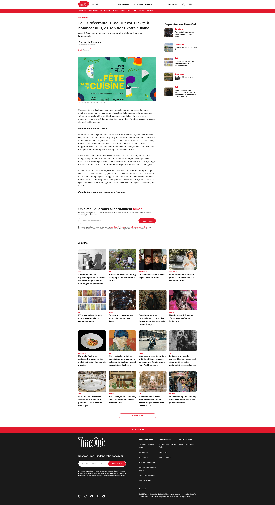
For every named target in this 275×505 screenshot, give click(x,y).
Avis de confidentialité (147, 463)
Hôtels (129, 11)
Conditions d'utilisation (147, 475)
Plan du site (142, 489)
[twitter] (97, 496)
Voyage (122, 11)
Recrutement (143, 457)
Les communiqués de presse (146, 446)
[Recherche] (183, 4)
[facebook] (91, 496)
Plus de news (137, 416)
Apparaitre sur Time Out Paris (167, 446)
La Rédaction (94, 42)
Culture (115, 11)
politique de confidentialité (139, 227)
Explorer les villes (126, 5)
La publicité (163, 452)
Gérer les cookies (145, 481)
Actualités (82, 11)
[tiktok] (85, 496)
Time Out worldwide (186, 445)
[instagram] (79, 496)
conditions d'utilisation (117, 227)
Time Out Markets (144, 5)
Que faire (107, 11)
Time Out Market (165, 457)
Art (135, 11)
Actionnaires (143, 452)
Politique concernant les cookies (147, 469)
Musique (141, 11)
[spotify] (103, 496)
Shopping (150, 11)
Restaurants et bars (95, 11)
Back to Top (139, 430)
